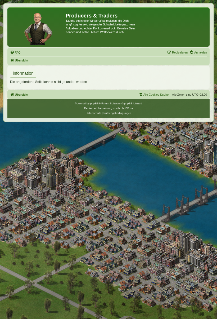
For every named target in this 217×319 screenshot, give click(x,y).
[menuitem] (15, 52)
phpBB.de (127, 108)
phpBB (94, 103)
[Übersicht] (37, 27)
